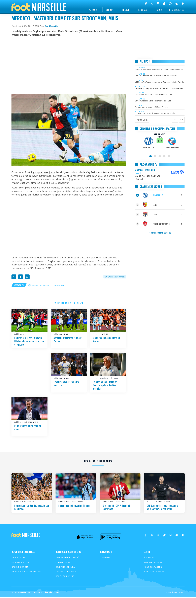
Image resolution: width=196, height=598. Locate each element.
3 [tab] (160, 156)
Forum (159, 9)
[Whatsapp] (27, 276)
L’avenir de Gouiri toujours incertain (66, 383)
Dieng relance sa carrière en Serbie (106, 339)
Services (142, 9)
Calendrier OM (19, 567)
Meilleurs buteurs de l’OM (26, 571)
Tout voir (142, 120)
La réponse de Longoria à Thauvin (74, 505)
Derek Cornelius (65, 576)
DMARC (57, 592)
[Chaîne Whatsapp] (170, 3)
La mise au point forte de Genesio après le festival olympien (105, 385)
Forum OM (105, 558)
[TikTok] (164, 3)
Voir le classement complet (160, 232)
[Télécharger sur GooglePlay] (183, 3)
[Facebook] (146, 3)
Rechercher (175, 9)
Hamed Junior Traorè (67, 558)
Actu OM (93, 9)
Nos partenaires (153, 562)
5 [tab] (169, 156)
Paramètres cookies (175, 592)
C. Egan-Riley (63, 562)
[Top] (188, 591)
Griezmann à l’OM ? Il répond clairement (116, 507)
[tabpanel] (160, 143)
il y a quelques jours (43, 172)
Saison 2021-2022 (39, 285)
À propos (149, 558)
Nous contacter (153, 567)
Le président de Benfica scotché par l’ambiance (31, 507)
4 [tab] (164, 156)
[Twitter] (151, 3)
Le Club (125, 9)
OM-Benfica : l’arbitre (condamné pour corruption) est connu (162, 507)
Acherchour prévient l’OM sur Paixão (67, 339)
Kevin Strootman (56, 285)
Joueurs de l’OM (20, 562)
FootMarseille (51, 26)
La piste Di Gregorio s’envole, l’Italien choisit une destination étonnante (29, 341)
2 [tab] (155, 156)
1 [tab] (150, 156)
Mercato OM (19, 285)
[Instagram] (158, 3)
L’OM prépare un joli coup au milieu (27, 427)
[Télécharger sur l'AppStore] (176, 3)
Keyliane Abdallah (66, 567)
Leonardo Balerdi (66, 571)
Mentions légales (154, 571)
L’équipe (109, 9)
